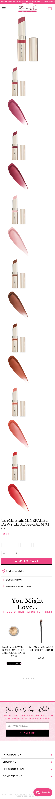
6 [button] (33, 678)
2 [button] (23, 678)
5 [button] (31, 678)
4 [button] (28, 678)
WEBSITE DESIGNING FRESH (27, 796)
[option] (14, 643)
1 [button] (21, 678)
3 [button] (26, 678)
